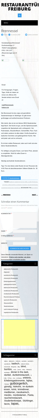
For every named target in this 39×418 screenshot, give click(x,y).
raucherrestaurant (13, 398)
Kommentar (6, 214)
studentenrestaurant (7, 188)
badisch (11, 182)
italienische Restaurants (10, 287)
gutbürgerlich (11, 185)
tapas (15, 403)
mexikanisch (22, 392)
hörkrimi (17, 386)
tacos (7, 403)
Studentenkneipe (14, 178)
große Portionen (33, 182)
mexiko (7, 395)
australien (24, 361)
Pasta (30, 395)
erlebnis (27, 377)
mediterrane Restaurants (11, 291)
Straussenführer (8, 303)
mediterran (9, 392)
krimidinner (23, 389)
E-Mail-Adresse (7, 236)
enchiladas (19, 378)
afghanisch (11, 361)
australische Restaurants (11, 275)
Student (24, 185)
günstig (4, 185)
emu (14, 378)
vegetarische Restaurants (11, 312)
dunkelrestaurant (20, 375)
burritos (8, 369)
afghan (6, 361)
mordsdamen (19, 395)
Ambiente (18, 361)
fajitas (29, 380)
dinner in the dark (19, 372)
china (23, 369)
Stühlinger (17, 188)
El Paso (10, 378)
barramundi (7, 366)
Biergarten (13, 366)
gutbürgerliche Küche (10, 284)
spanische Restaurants (10, 300)
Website (4, 243)
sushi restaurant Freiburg (11, 309)
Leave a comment (33, 34)
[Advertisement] (19, 332)
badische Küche (19, 182)
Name (4, 231)
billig (26, 182)
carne (14, 369)
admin (6, 34)
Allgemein (7, 272)
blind (23, 366)
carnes (19, 369)
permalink (35, 188)
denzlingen (7, 372)
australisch (30, 361)
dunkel (7, 375)
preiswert (19, 185)
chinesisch (29, 369)
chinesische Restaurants (11, 278)
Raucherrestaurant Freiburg (12, 297)
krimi (13, 389)
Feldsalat (6, 384)
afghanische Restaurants (11, 269)
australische (7, 364)
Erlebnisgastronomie (10, 281)
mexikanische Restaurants (11, 294)
